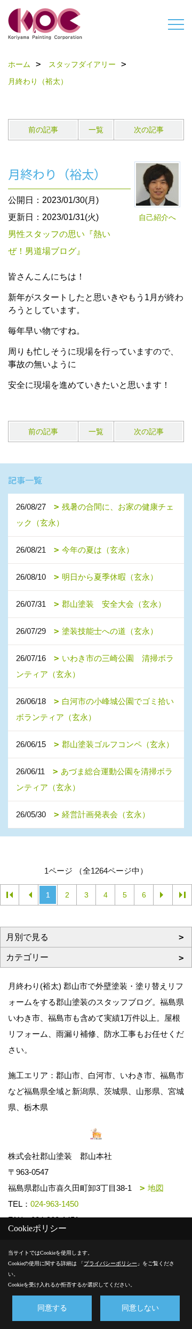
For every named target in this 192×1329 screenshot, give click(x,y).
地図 (156, 1187)
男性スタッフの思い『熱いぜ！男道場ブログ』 (59, 243)
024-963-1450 (54, 1203)
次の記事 (149, 129)
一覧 (96, 129)
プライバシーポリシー (110, 1263)
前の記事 (43, 129)
